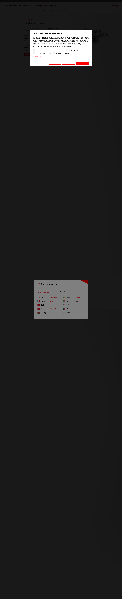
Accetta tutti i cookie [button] (83, 63)
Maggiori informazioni (69, 63)
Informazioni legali (37, 56)
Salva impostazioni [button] (55, 63)
